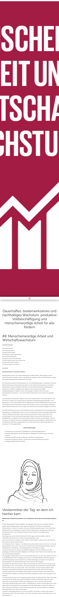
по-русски (5, 368)
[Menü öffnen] (29, 298)
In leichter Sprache (7, 344)
